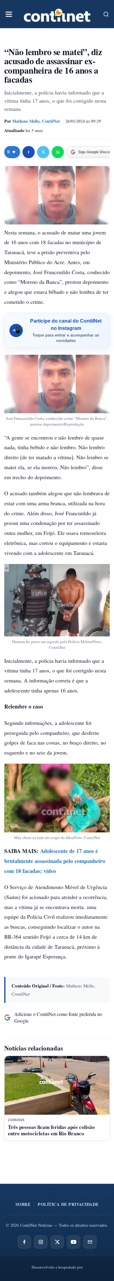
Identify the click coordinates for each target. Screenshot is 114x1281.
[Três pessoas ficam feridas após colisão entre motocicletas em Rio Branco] (57, 1085)
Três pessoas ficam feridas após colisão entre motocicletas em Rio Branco (51, 1130)
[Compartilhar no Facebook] (28, 152)
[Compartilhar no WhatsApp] (58, 152)
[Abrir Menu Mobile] (9, 14)
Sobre (23, 1204)
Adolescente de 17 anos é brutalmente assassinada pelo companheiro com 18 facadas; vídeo (54, 861)
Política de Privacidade (68, 1204)
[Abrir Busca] (106, 14)
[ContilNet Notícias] (57, 14)
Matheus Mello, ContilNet (36, 121)
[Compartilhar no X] (43, 152)
